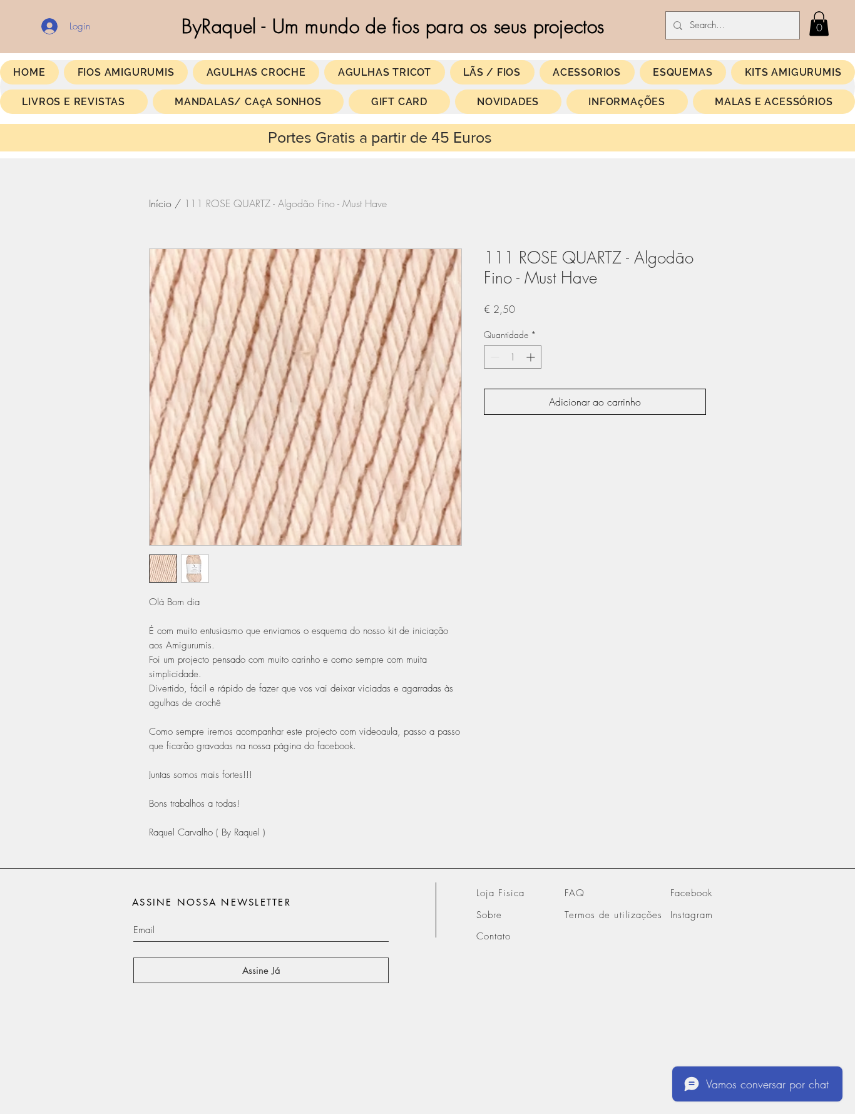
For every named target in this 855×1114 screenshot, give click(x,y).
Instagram (691, 915)
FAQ (575, 893)
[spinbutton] (512, 357)
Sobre (489, 915)
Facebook (691, 893)
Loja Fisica (500, 893)
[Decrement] (493, 357)
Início (160, 203)
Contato (493, 936)
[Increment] (532, 357)
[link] (819, 23)
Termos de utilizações (613, 915)
